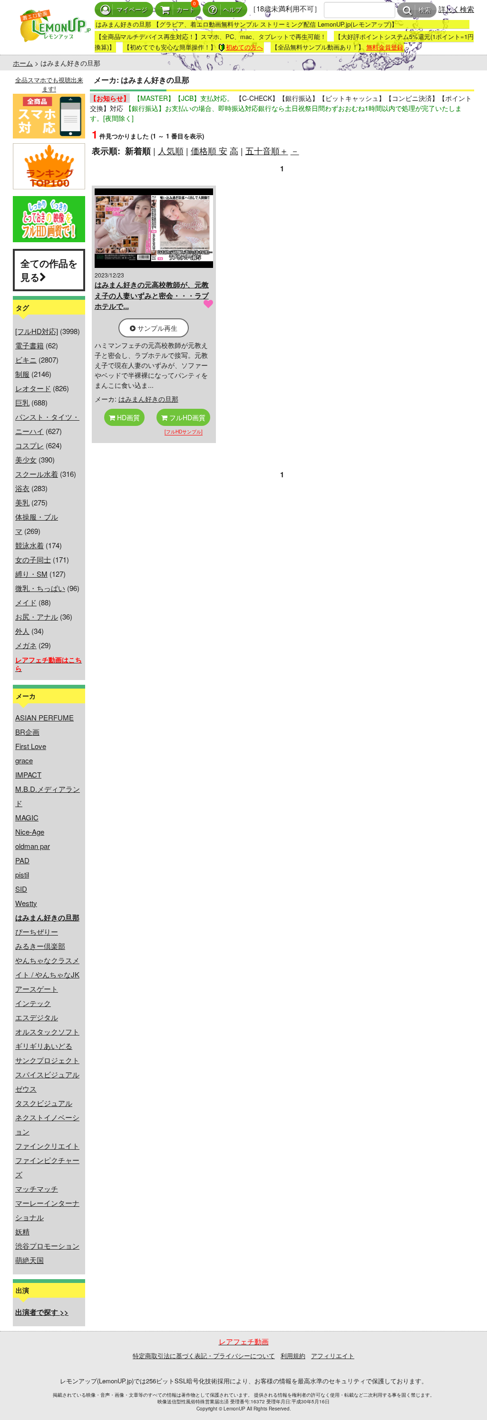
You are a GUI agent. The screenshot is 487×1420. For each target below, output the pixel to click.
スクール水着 (36, 474)
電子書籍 (29, 345)
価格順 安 (209, 150)
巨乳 (22, 402)
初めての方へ (244, 46)
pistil (22, 874)
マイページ (132, 9)
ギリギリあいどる (43, 1046)
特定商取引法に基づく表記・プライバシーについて (204, 1355)
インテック (33, 1003)
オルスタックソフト (47, 1031)
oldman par (32, 846)
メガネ (26, 645)
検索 (425, 10)
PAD (22, 860)
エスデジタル (36, 1017)
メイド (26, 602)
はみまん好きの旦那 (148, 399)
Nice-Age (29, 832)
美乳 (22, 502)
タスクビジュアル (43, 1103)
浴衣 (22, 488)
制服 (22, 374)
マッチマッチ (36, 1188)
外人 (22, 631)
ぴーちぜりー (36, 932)
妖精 (22, 1231)
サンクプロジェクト (47, 1060)
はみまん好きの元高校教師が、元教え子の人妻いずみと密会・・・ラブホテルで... (152, 295)
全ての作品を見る (49, 270)
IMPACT (28, 774)
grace (24, 760)
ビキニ (26, 360)
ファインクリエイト (47, 1146)
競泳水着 (29, 545)
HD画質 (127, 417)
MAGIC (27, 817)
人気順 (171, 150)
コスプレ (29, 445)
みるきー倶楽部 (40, 946)
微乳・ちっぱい (40, 588)
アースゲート (36, 989)
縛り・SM (31, 574)
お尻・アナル (36, 616)
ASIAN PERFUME (44, 717)
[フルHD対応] (36, 331)
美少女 (26, 459)
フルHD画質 (186, 417)
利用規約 (293, 1355)
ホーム (23, 63)
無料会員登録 (384, 46)
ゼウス (26, 1089)
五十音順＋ (266, 150)
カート (185, 9)
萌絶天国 (29, 1260)
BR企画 (27, 732)
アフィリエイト (332, 1355)
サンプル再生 (156, 328)
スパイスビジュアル (47, 1074)
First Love (30, 746)
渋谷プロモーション (47, 1246)
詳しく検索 (456, 9)
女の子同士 (33, 559)
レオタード (33, 388)
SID (21, 889)
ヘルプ (232, 9)
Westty (26, 903)
